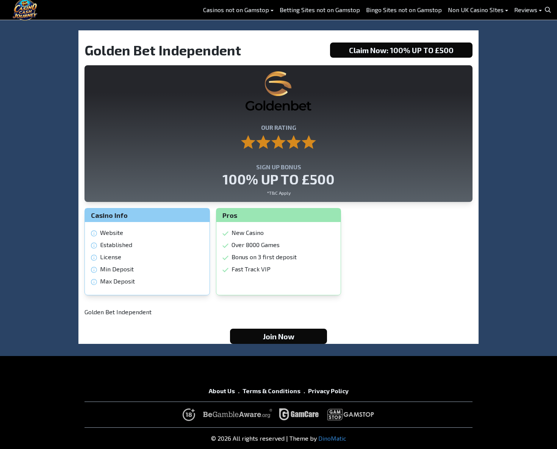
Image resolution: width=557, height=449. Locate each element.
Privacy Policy (328, 390)
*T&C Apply (279, 192)
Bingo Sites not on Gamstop (404, 9)
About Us (222, 390)
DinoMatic (332, 438)
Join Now (278, 336)
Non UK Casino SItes (476, 9)
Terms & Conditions (271, 390)
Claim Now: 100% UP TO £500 (401, 50)
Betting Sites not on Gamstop (320, 9)
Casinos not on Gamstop (236, 9)
